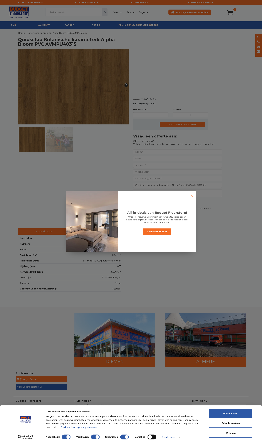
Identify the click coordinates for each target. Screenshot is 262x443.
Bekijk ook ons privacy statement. (80, 427)
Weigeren (231, 433)
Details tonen (169, 437)
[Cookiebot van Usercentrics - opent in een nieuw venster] (25, 437)
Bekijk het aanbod (157, 231)
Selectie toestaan (231, 423)
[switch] (92, 436)
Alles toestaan (230, 413)
